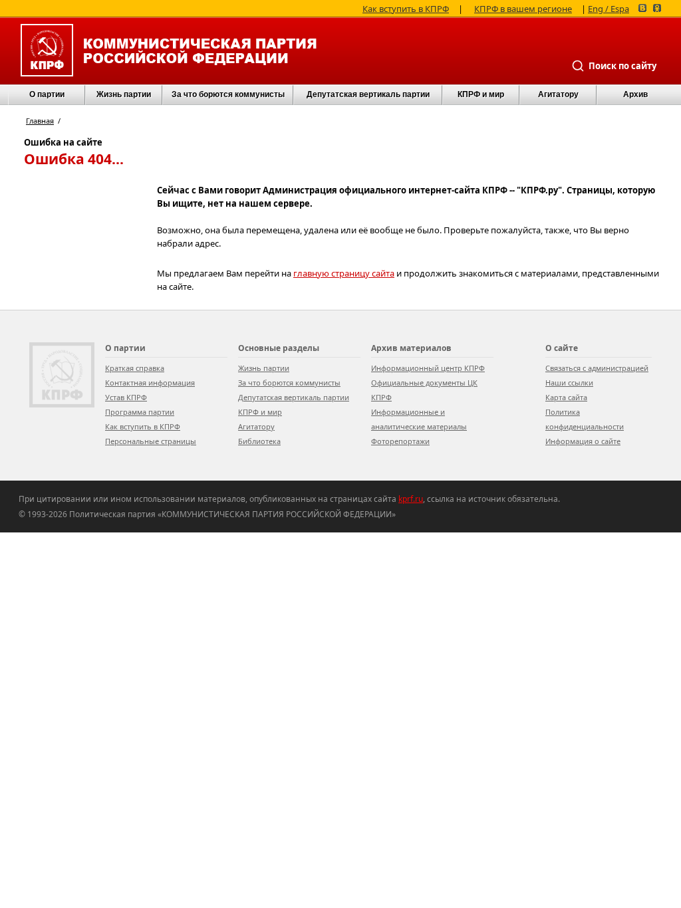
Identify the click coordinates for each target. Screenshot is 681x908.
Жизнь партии (123, 94)
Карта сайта (566, 397)
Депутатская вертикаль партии (368, 94)
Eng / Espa (608, 8)
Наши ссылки (569, 383)
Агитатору (256, 426)
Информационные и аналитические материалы (419, 419)
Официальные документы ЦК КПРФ (424, 390)
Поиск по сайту (622, 66)
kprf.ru (410, 499)
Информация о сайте (582, 441)
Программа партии (139, 412)
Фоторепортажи (400, 441)
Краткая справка (134, 368)
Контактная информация (150, 383)
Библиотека (259, 441)
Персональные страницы (150, 441)
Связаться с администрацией (596, 368)
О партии (47, 94)
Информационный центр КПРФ (428, 368)
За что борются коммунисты (228, 94)
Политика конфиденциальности (584, 419)
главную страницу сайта (343, 273)
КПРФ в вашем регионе (523, 8)
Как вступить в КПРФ (405, 8)
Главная (40, 121)
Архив (635, 94)
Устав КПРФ (126, 397)
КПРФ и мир (481, 94)
